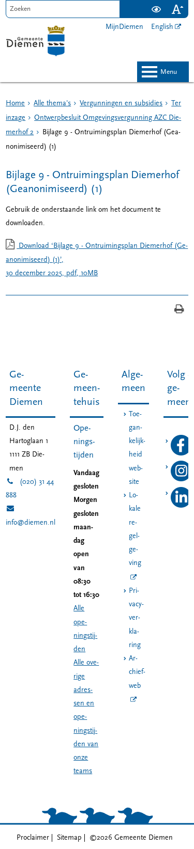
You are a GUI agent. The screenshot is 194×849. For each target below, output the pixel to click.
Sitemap (69, 838)
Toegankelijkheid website (137, 448)
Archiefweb (137, 672)
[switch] (156, 9)
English (162, 27)
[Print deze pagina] (179, 310)
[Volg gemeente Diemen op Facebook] (181, 454)
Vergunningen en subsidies (121, 103)
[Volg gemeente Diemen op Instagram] (181, 479)
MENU (168, 72)
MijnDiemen (124, 27)
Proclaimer (33, 838)
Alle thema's (52, 103)
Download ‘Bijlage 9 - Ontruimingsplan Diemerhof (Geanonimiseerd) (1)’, (97, 259)
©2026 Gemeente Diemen (131, 838)
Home (15, 103)
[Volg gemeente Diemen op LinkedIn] (181, 506)
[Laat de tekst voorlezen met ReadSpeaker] (140, 4)
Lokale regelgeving (135, 529)
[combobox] (63, 9)
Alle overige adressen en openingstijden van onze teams (86, 717)
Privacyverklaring (136, 618)
